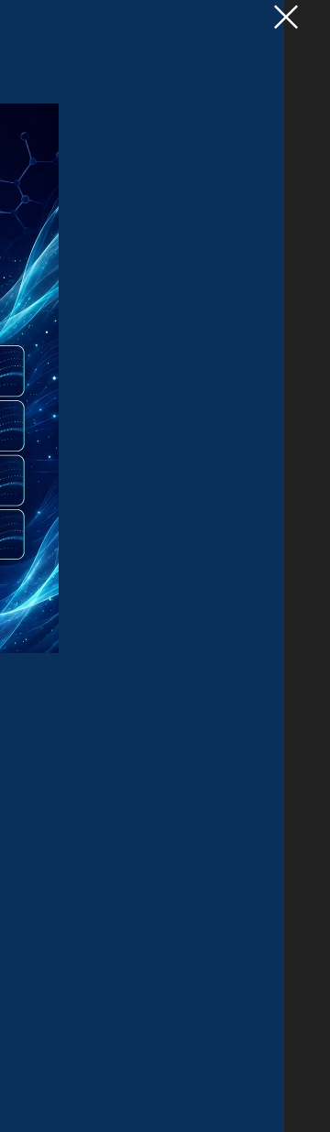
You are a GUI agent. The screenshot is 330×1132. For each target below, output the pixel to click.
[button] (286, 17)
